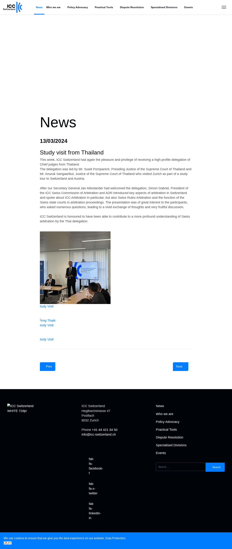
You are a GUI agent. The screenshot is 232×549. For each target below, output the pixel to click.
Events (188, 7)
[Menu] (224, 7)
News (39, 7)
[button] (13, 97)
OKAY (8, 542)
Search (216, 467)
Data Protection (115, 538)
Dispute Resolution (132, 7)
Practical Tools (104, 7)
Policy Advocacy (77, 7)
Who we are (53, 7)
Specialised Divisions (164, 7)
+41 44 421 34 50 (104, 430)
